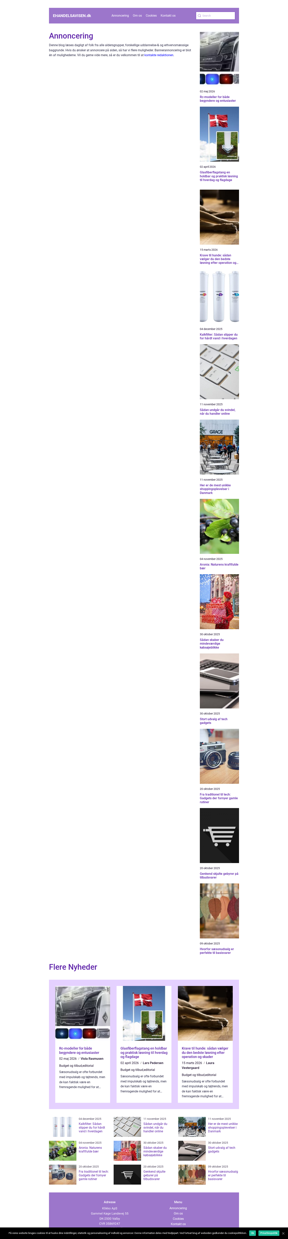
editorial (88, 1066)
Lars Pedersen (153, 1063)
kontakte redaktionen (158, 55)
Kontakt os (168, 15)
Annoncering (120, 15)
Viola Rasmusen (92, 1059)
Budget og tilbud (70, 1066)
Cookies (151, 15)
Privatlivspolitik (268, 1233)
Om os (137, 15)
